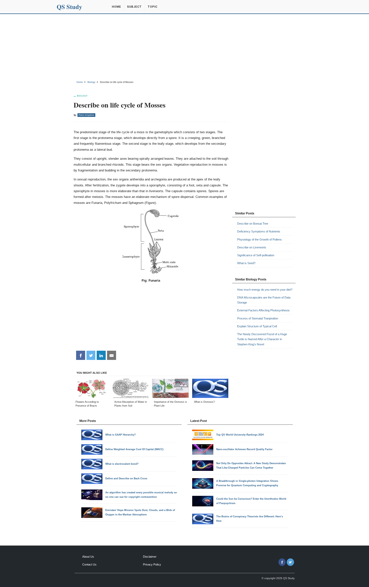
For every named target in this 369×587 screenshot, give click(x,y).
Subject (134, 6)
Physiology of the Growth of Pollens (259, 239)
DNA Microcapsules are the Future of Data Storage (263, 300)
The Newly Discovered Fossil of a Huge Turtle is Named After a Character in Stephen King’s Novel (262, 339)
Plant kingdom (86, 115)
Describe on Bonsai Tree (252, 223)
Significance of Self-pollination (255, 255)
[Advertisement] (184, 47)
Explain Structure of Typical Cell (257, 326)
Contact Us (89, 564)
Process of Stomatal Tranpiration (257, 318)
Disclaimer (149, 556)
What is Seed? (246, 263)
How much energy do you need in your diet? (264, 289)
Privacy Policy (152, 564)
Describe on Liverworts (251, 247)
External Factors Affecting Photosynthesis (263, 310)
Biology (82, 95)
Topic (152, 6)
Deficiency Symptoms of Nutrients (258, 231)
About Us (88, 556)
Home (116, 6)
